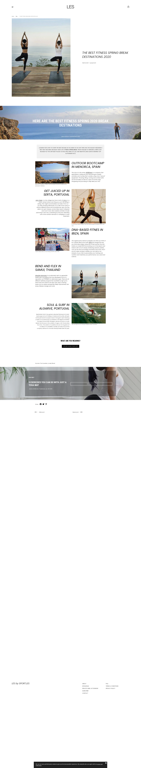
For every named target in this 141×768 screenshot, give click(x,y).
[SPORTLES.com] (70, 7)
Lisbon (65, 200)
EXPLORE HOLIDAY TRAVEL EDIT (70, 346)
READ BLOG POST (91, 384)
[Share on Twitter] (43, 404)
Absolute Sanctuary (41, 275)
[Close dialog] (106, 763)
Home (13, 16)
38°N (90, 242)
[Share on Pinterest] (46, 404)
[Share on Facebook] (40, 404)
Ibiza (82, 244)
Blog (16, 16)
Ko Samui (46, 277)
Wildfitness (89, 172)
